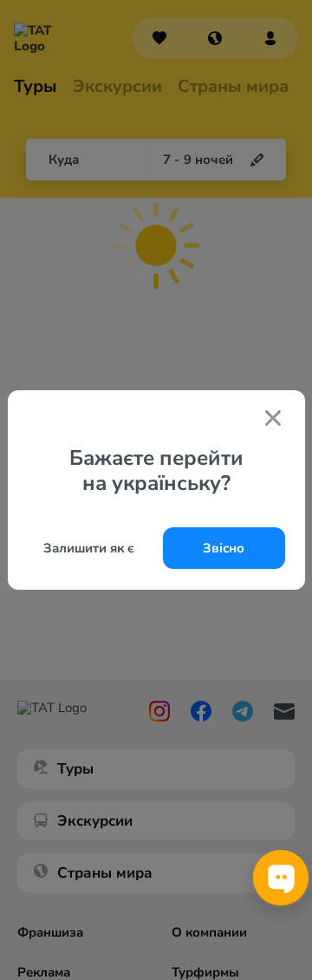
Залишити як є (88, 548)
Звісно (223, 548)
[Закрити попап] (273, 420)
